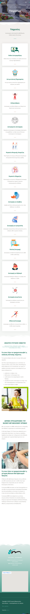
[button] (29, 2)
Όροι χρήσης (5, 606)
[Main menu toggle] (25, 2)
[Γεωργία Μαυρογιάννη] (3, 2)
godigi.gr (7, 610)
